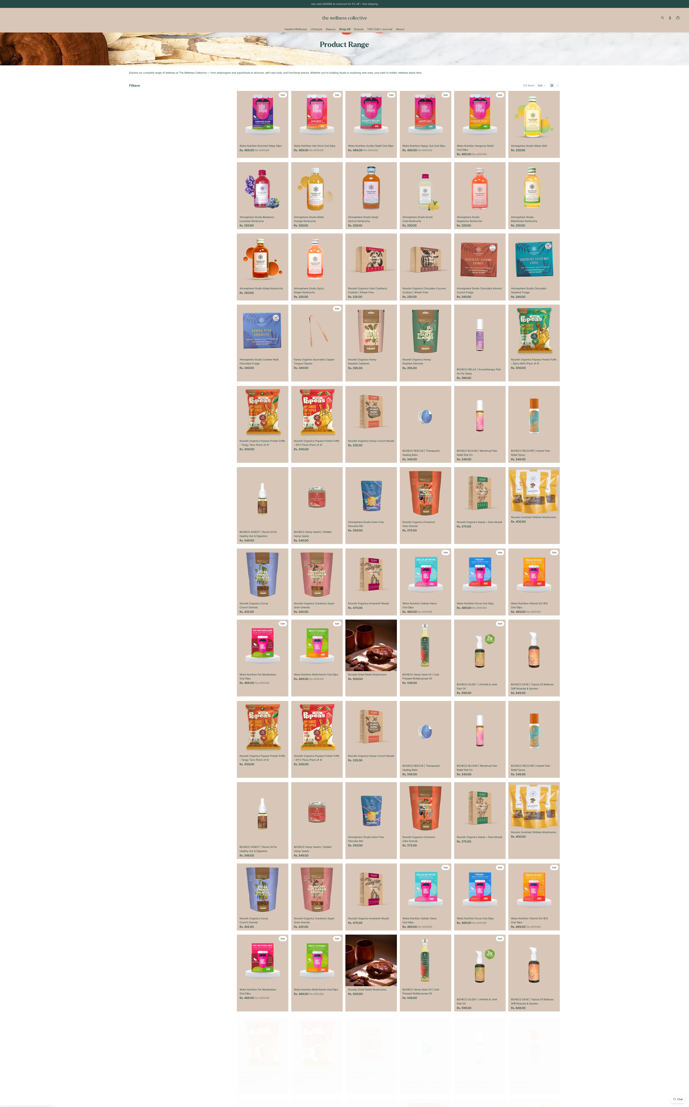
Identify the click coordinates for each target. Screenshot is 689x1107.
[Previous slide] (242, 117)
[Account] (670, 18)
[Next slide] (283, 117)
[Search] (662, 18)
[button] (542, 85)
